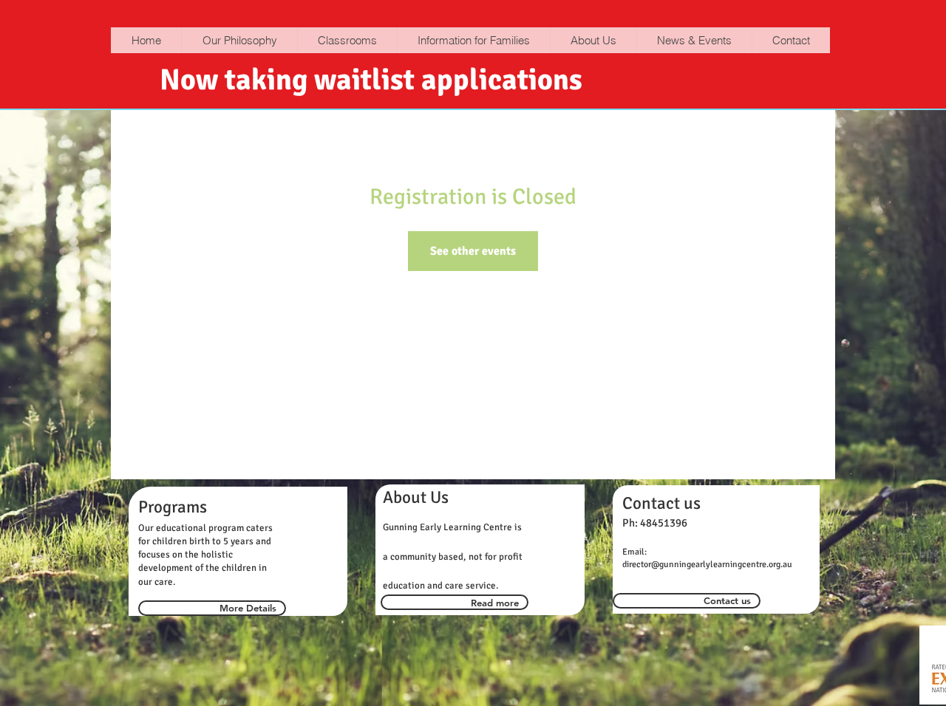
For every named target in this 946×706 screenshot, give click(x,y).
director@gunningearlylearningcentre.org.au (707, 564)
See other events (473, 251)
